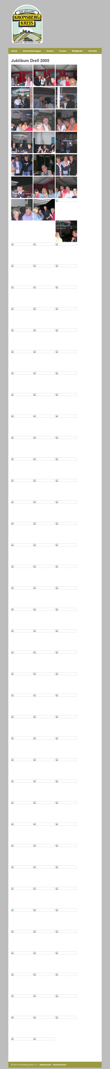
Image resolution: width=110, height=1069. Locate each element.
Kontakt (93, 51)
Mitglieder (77, 51)
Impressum (45, 1064)
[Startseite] (55, 24)
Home (14, 51)
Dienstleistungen (32, 51)
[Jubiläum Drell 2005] (22, 85)
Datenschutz (59, 1064)
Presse (62, 51)
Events (50, 51)
